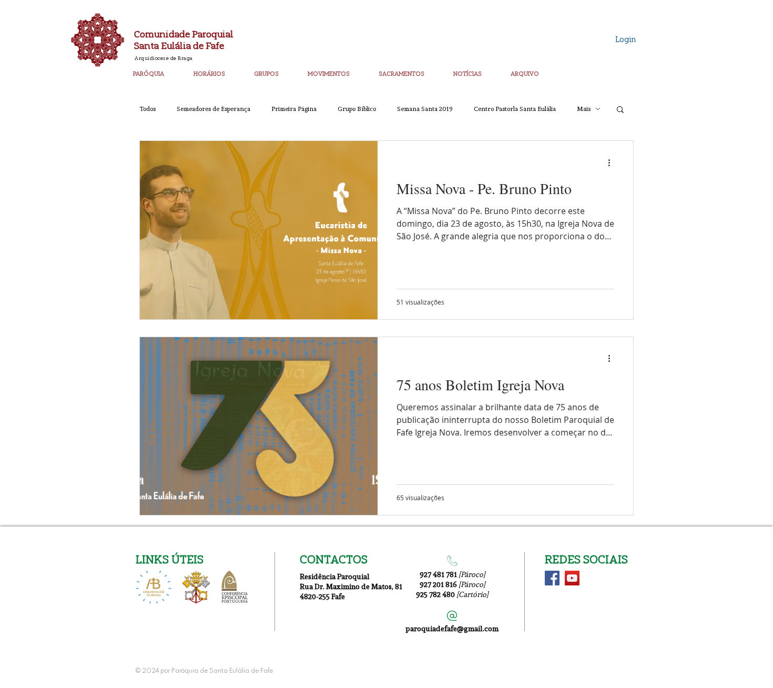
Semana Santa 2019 (425, 109)
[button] (159, 69)
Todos (147, 109)
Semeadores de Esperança (213, 109)
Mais (584, 109)
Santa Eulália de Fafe (179, 45)
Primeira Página (294, 109)
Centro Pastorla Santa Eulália (515, 109)
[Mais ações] (612, 162)
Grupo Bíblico (357, 109)
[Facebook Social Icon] (552, 578)
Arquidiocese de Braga (164, 58)
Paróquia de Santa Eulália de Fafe (222, 671)
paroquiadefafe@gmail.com (452, 628)
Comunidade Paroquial (183, 33)
